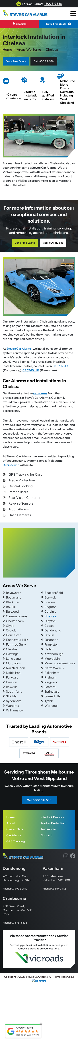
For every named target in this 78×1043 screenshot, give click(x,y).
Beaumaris (13, 597)
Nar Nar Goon (15, 668)
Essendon (51, 640)
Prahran (50, 677)
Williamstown (15, 710)
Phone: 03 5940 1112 (54, 888)
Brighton (50, 607)
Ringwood (51, 682)
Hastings (12, 654)
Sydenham (13, 701)
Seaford (50, 687)
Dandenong (52, 630)
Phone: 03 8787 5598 (15, 922)
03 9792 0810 (61, 366)
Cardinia (50, 611)
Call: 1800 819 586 (39, 800)
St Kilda (11, 696)
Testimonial (48, 829)
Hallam (49, 649)
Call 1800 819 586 (44, 61)
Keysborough (53, 654)
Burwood (12, 611)
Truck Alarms (19, 509)
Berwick (50, 597)
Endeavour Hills (17, 640)
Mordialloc (13, 663)
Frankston (51, 644)
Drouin (49, 635)
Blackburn (13, 602)
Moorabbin (52, 658)
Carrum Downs (16, 616)
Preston (11, 682)
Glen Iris (11, 649)
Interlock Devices (52, 817)
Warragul (51, 705)
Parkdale (12, 677)
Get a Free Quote (56, 24)
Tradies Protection (53, 823)
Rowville (12, 687)
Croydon (12, 630)
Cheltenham (15, 621)
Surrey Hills (52, 696)
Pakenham (51, 673)
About (10, 823)
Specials (21, 24)
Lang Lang (13, 658)
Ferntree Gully (16, 644)
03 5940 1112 (30, 370)
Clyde (10, 625)
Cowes (49, 625)
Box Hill (11, 607)
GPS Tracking (15, 841)
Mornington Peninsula (59, 663)
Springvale (51, 691)
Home (10, 817)
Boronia (49, 602)
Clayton (50, 621)
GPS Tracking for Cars (25, 475)
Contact (46, 835)
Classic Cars (14, 829)
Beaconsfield (53, 593)
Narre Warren (54, 668)
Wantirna (12, 705)
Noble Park (13, 673)
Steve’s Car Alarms (19, 348)
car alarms (40, 393)
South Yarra (14, 691)
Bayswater (13, 593)
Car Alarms (14, 835)
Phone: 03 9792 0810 (15, 888)
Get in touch (11, 465)
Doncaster (13, 635)
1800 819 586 (53, 3)
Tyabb (48, 701)
